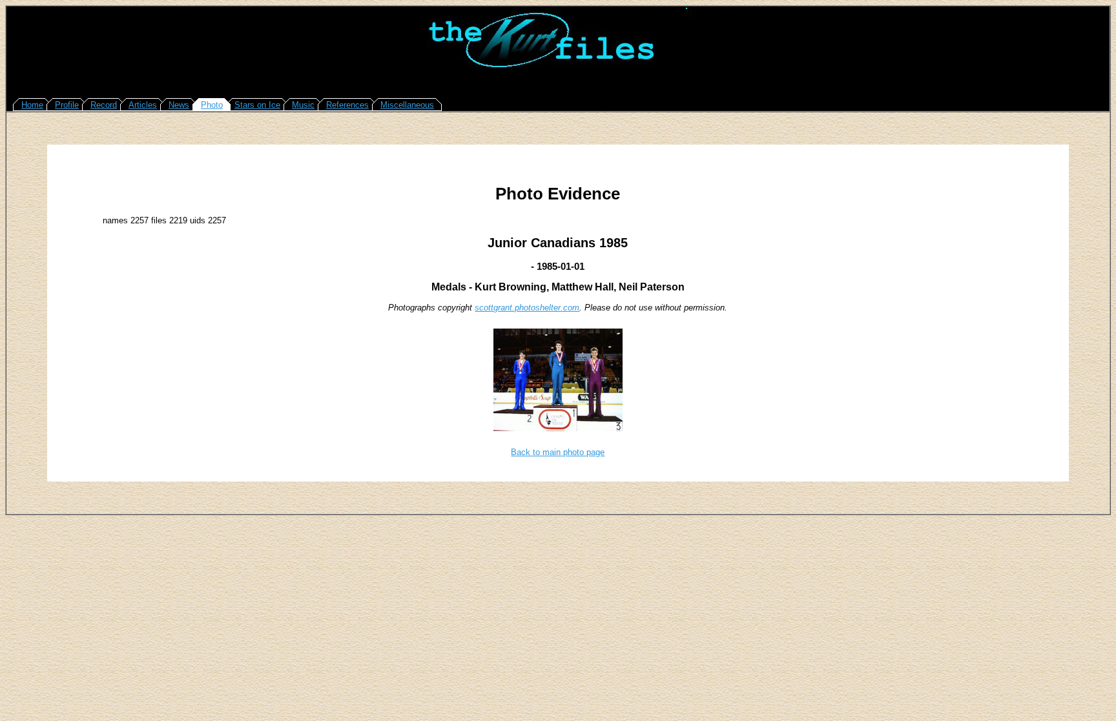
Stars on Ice (257, 105)
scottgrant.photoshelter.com (527, 307)
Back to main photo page (557, 452)
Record (103, 105)
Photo (212, 105)
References (347, 105)
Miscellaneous (407, 105)
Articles (143, 105)
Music (303, 105)
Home (32, 105)
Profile (67, 105)
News (179, 105)
